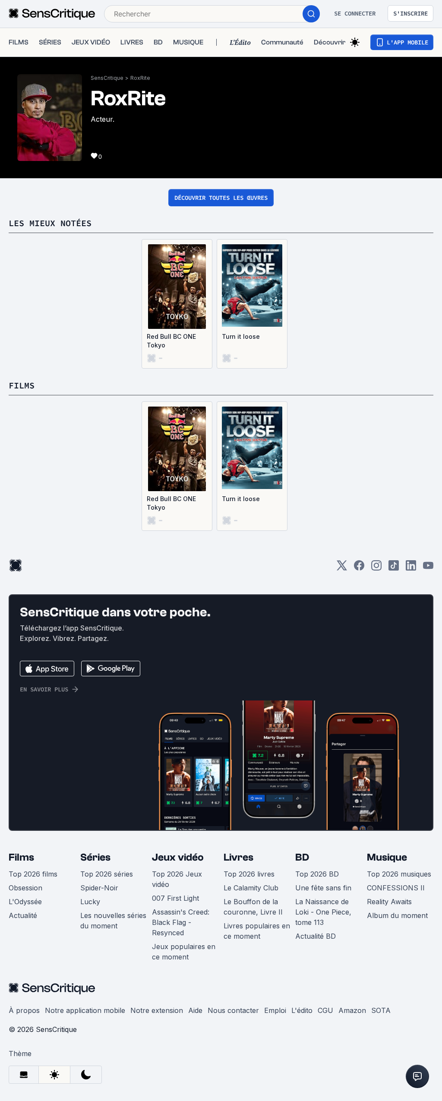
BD (302, 857)
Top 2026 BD (317, 874)
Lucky (90, 901)
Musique (387, 857)
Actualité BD (315, 936)
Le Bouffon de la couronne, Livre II (253, 906)
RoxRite (140, 78)
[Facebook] (359, 568)
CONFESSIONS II (396, 887)
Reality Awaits (389, 901)
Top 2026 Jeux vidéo (177, 879)
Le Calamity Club (251, 887)
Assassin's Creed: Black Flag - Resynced (180, 922)
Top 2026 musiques (399, 874)
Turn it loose (241, 336)
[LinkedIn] (411, 568)
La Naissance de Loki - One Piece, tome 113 (323, 912)
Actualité (23, 915)
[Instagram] (376, 568)
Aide (195, 1010)
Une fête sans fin (323, 887)
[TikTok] (393, 568)
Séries (95, 857)
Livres (238, 857)
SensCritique (107, 78)
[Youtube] (428, 568)
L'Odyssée (25, 901)
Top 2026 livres (249, 874)
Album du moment (397, 915)
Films (21, 857)
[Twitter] (342, 568)
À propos (24, 1010)
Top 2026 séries (106, 874)
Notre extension (156, 1010)
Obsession (25, 887)
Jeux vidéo (178, 857)
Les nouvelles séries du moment (113, 920)
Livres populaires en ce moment (257, 930)
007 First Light (175, 898)
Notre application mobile (85, 1010)
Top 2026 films (33, 874)
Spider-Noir (99, 887)
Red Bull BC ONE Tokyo (171, 341)
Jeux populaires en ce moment (183, 951)
